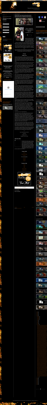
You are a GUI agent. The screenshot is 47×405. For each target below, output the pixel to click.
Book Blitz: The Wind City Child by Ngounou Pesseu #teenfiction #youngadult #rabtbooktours (7, 102)
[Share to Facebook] (24, 187)
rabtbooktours (9, 96)
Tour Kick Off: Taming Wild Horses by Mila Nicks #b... (42, 353)
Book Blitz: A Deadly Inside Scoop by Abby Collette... (42, 365)
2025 (37, 312)
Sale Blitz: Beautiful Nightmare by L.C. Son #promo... (42, 373)
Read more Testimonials (7, 79)
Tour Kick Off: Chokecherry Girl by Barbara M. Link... (42, 348)
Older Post (33, 207)
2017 (37, 380)
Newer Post (16, 207)
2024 (37, 313)
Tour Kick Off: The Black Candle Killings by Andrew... (42, 354)
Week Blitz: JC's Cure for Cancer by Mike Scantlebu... (42, 358)
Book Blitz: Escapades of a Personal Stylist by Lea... (42, 341)
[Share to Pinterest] (25, 187)
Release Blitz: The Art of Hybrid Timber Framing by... (42, 336)
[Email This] (22, 187)
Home (24, 207)
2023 (37, 314)
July (37, 320)
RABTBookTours (5, 96)
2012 (37, 384)
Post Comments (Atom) (19, 208)
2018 (37, 379)
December (38, 316)
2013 (37, 383)
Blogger (37, 400)
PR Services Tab (41, 33)
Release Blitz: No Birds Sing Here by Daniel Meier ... (42, 327)
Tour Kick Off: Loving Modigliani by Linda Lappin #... (42, 369)
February (38, 324)
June (37, 321)
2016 (37, 381)
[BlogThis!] (23, 187)
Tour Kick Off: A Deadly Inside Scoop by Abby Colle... (42, 352)
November (38, 317)
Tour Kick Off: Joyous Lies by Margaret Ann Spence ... (42, 349)
